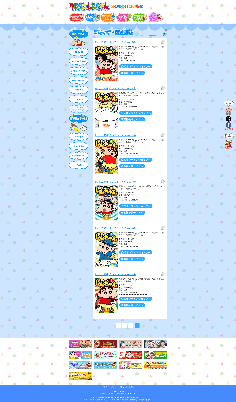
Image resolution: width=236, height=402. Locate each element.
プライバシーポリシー (110, 387)
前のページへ (118, 325)
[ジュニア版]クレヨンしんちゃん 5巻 (115, 88)
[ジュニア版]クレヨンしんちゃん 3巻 (115, 181)
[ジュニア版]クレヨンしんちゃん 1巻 (115, 274)
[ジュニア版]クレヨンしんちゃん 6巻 (115, 42)
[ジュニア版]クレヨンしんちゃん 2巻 (115, 228)
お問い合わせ (123, 387)
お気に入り (162, 42)
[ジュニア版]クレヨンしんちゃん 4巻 (115, 135)
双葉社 (131, 387)
